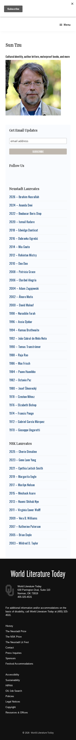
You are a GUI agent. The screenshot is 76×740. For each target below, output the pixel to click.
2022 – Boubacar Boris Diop (25, 213)
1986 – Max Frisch (19, 363)
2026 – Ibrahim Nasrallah (24, 197)
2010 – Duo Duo (18, 263)
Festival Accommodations (19, 663)
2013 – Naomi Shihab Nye (24, 501)
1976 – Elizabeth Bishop (22, 405)
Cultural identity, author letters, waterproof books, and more (38, 56)
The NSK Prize (14, 636)
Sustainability (13, 680)
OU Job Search (14, 690)
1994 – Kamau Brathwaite (24, 330)
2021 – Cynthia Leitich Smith (26, 468)
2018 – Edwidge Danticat (23, 230)
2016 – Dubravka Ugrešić (23, 238)
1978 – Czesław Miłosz (22, 396)
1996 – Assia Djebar (20, 321)
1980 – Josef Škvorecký (22, 388)
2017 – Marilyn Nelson (22, 485)
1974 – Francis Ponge (21, 413)
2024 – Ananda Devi (20, 205)
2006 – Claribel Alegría (22, 280)
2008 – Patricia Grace (22, 272)
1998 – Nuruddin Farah (22, 313)
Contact (10, 647)
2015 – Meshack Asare (22, 493)
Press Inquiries (14, 653)
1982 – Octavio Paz (20, 380)
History (9, 626)
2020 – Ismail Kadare (21, 222)
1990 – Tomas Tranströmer (25, 346)
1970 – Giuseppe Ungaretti (24, 430)
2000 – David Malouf (21, 305)
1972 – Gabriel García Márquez (26, 421)
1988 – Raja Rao (18, 355)
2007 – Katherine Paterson (25, 526)
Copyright (11, 707)
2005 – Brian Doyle (20, 535)
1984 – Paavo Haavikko (22, 371)
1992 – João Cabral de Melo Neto (28, 338)
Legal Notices (13, 701)
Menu (67, 24)
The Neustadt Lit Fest (17, 642)
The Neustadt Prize (16, 631)
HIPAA (9, 685)
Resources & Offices (17, 712)
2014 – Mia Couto (19, 247)
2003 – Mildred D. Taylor (23, 543)
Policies (10, 696)
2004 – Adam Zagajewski (24, 288)
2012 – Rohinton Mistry (23, 255)
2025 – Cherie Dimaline (23, 451)
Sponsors (11, 658)
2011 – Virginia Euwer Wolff (25, 510)
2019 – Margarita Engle (22, 476)
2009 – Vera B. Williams (23, 518)
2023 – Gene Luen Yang (22, 460)
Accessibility (12, 674)
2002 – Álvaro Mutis (21, 297)
